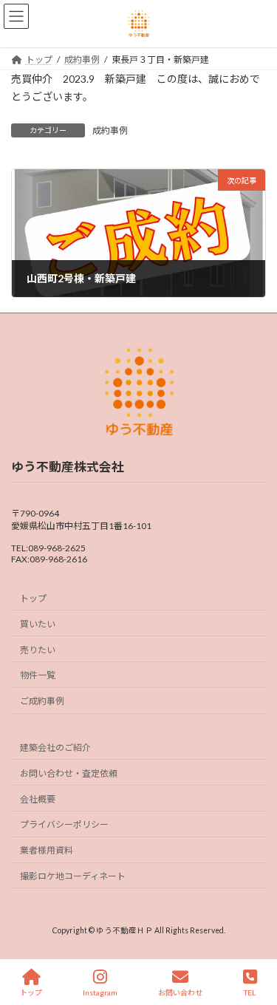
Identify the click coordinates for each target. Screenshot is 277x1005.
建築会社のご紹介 (55, 747)
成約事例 (110, 130)
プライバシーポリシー (64, 824)
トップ (33, 598)
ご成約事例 (42, 700)
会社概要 (37, 798)
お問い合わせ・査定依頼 (68, 773)
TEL (250, 992)
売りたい (37, 649)
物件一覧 (37, 675)
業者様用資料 (46, 850)
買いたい (37, 624)
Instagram (100, 992)
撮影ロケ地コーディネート (73, 876)
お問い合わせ (180, 992)
